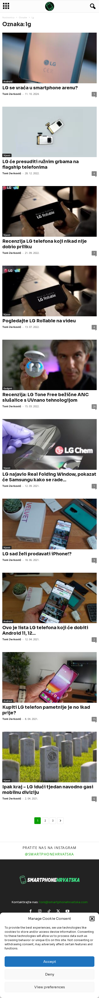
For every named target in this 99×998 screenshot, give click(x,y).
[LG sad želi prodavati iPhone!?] (49, 524)
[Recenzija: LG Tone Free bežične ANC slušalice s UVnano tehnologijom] (49, 365)
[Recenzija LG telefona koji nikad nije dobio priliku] (49, 211)
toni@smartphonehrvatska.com (63, 902)
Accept (49, 961)
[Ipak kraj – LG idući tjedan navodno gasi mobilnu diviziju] (49, 757)
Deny (49, 974)
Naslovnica (8, 17)
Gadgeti (7, 388)
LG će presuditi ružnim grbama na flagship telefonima (40, 164)
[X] (59, 912)
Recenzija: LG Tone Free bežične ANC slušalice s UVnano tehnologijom (45, 397)
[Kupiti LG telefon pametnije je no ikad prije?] (49, 677)
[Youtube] (68, 912)
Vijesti (6, 155)
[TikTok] (50, 912)
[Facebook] (31, 912)
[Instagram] (40, 912)
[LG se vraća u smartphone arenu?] (49, 58)
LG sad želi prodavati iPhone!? (37, 554)
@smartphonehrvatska (49, 854)
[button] (92, 918)
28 (94, 406)
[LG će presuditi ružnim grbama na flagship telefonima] (49, 132)
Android (7, 81)
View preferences (49, 987)
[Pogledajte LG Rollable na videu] (49, 291)
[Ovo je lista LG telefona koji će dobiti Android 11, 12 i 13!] (49, 598)
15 (94, 719)
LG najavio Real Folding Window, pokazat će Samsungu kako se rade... (49, 477)
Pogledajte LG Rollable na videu (39, 321)
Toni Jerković (11, 94)
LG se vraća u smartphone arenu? (40, 88)
